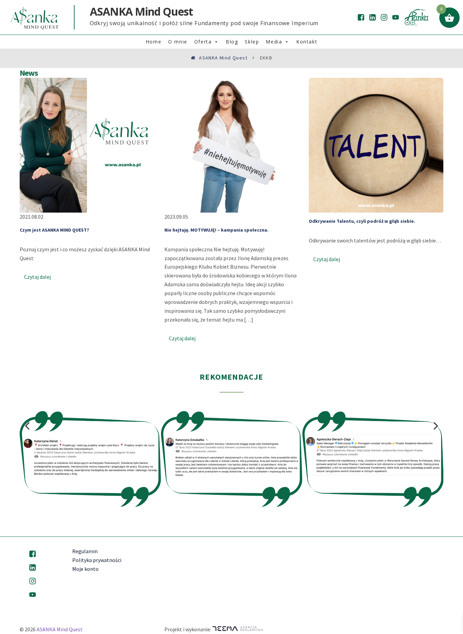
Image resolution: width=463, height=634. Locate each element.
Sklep (252, 41)
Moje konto (85, 568)
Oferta (203, 41)
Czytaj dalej (37, 276)
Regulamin (85, 551)
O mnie (177, 41)
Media (274, 41)
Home (153, 41)
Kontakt (306, 41)
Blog (232, 41)
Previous (27, 426)
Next (435, 426)
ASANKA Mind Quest (60, 629)
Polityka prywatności (96, 560)
